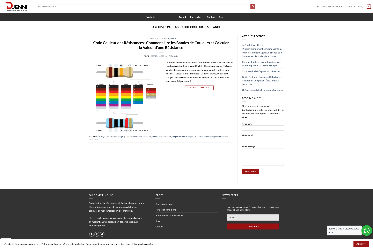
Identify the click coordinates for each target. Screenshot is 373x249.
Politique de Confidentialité (169, 215)
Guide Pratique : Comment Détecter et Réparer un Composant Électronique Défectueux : (261, 80)
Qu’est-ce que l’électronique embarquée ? (262, 89)
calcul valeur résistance (141, 136)
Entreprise (195, 17)
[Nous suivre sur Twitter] (102, 234)
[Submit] (252, 6)
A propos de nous (164, 204)
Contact (211, 17)
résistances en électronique (205, 136)
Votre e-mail (247, 135)
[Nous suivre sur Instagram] (96, 234)
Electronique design (166, 38)
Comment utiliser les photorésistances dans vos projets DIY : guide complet (261, 63)
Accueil (182, 17)
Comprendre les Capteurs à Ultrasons (261, 71)
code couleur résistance (161, 136)
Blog (221, 17)
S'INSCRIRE (253, 226)
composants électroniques (182, 136)
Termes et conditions (165, 209)
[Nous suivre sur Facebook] (91, 234)
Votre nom (247, 124)
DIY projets (151, 38)
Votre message (248, 146)
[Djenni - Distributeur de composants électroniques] (17, 6)
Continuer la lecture (199, 88)
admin (175, 56)
